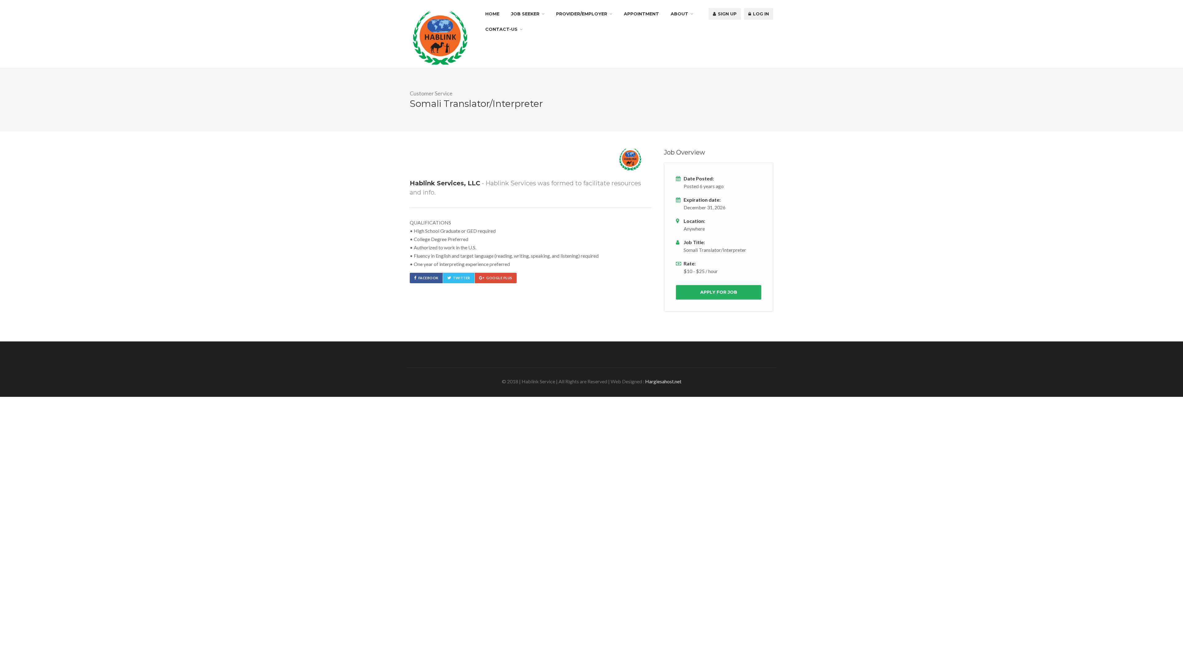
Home (492, 14)
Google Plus (499, 278)
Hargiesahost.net (663, 381)
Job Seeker (525, 14)
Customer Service (431, 93)
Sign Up (727, 14)
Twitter (461, 278)
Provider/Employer (581, 14)
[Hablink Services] (440, 37)
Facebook (428, 278)
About (679, 14)
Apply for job (718, 292)
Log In (760, 14)
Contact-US (501, 29)
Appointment (641, 14)
